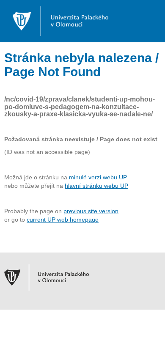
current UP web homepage (63, 219)
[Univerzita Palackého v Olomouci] (56, 20)
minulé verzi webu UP (98, 177)
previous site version (90, 211)
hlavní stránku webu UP (96, 185)
